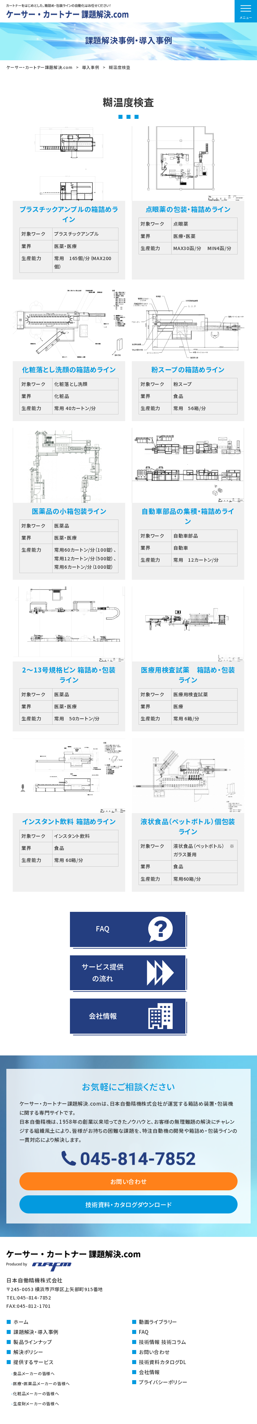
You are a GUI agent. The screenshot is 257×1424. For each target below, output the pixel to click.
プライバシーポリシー (163, 1382)
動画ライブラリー (158, 1321)
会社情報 (149, 1371)
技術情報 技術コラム (162, 1341)
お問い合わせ (128, 1181)
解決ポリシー (28, 1351)
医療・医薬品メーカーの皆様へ (41, 1383)
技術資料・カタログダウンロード (128, 1204)
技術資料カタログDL (162, 1361)
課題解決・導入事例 (36, 1331)
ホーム (20, 1321)
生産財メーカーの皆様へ (36, 1403)
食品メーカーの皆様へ (34, 1373)
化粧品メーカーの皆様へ (36, 1393)
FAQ (144, 1331)
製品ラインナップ (32, 1341)
